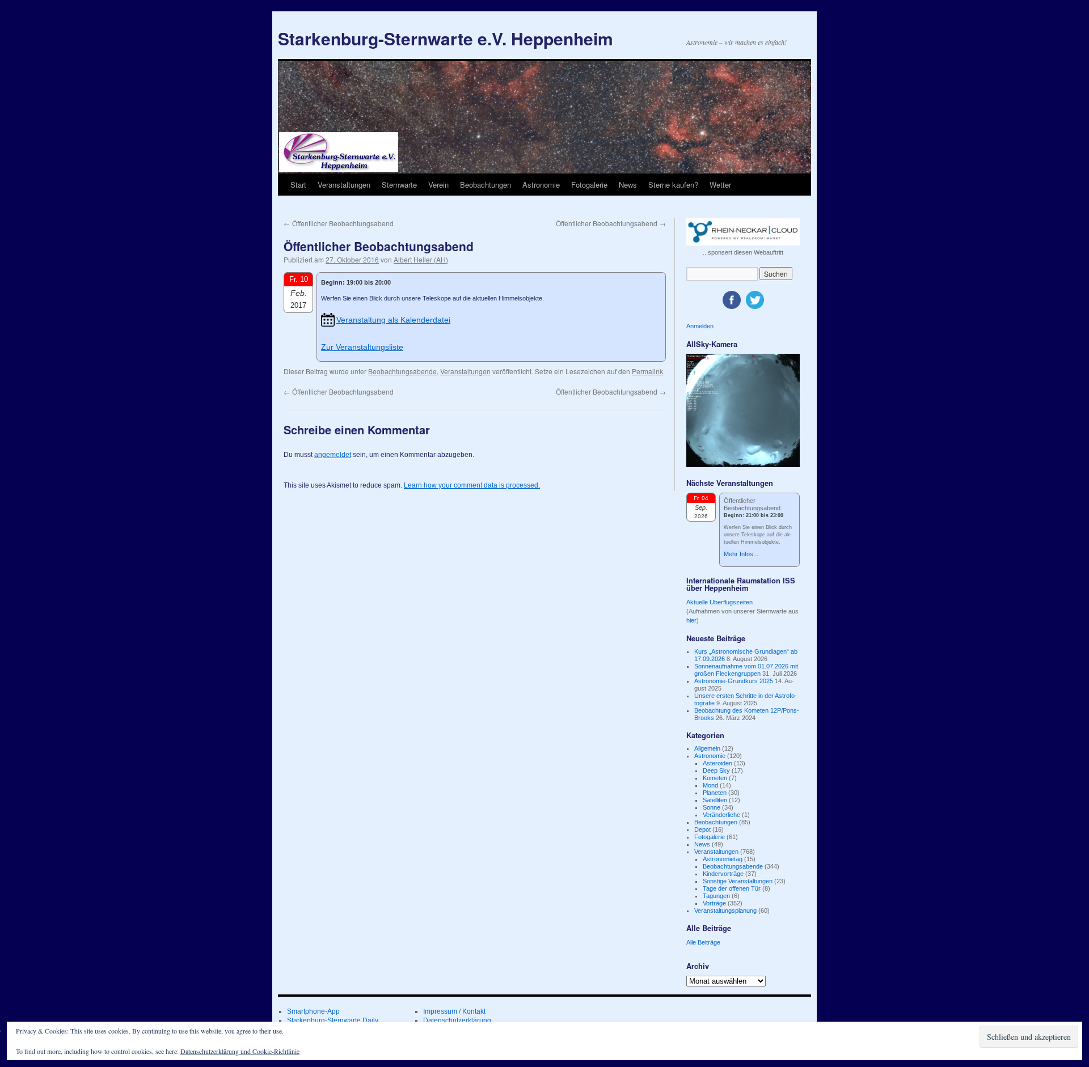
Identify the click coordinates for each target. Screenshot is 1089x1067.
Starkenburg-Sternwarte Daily (332, 1020)
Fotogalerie (589, 184)
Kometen (715, 777)
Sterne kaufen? (673, 184)
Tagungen (716, 895)
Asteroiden (717, 763)
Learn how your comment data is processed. (472, 485)
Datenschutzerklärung (457, 1020)
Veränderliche (721, 814)
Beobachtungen (485, 184)
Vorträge (714, 903)
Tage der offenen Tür (732, 888)
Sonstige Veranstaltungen (738, 881)
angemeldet (332, 455)
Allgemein (707, 748)
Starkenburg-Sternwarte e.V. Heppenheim (445, 38)
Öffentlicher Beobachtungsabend (339, 223)
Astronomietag (722, 859)
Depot (702, 829)
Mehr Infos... (741, 554)
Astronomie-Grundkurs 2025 (733, 681)
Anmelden (700, 326)
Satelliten (715, 800)
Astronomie (541, 184)
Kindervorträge (723, 873)
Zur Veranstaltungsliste (362, 347)
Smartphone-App (313, 1011)
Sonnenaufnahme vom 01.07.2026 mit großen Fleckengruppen (746, 670)
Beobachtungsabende (402, 371)
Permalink (647, 371)
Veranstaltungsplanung (725, 910)
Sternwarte (399, 184)
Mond (710, 785)
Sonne (711, 807)
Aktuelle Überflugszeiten (719, 602)
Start (298, 184)
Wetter (720, 184)
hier (691, 620)
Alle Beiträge (703, 942)
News (628, 184)
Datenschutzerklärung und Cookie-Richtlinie (239, 1051)
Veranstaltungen (344, 184)
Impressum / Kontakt (454, 1011)
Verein (438, 184)
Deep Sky (716, 770)
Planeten (715, 792)
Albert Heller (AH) (421, 259)
